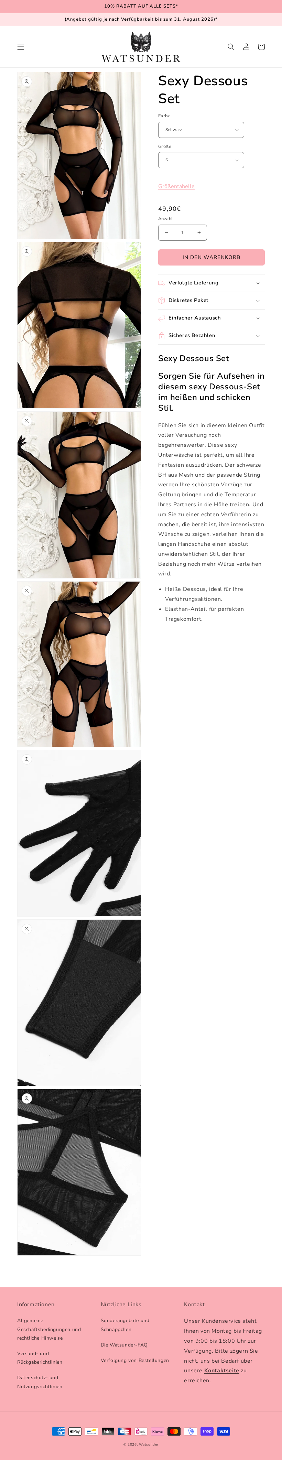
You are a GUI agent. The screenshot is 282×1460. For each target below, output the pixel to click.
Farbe (164, 116)
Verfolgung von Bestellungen (135, 1360)
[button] (20, 46)
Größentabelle (176, 186)
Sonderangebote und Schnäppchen (125, 1324)
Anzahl (165, 219)
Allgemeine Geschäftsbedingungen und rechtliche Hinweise (49, 1329)
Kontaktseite (221, 1370)
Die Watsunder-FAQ (124, 1345)
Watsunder (149, 1444)
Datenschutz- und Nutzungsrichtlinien (39, 1381)
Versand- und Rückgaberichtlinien (39, 1357)
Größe (164, 146)
